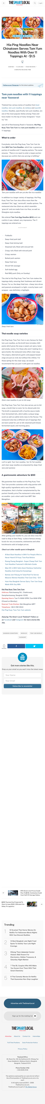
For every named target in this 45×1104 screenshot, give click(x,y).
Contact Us (26, 1036)
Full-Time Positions (13, 1042)
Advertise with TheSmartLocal (22, 1003)
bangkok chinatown (10, 633)
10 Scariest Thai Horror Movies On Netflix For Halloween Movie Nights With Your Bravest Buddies (23, 932)
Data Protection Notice (30, 1042)
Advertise (8, 1036)
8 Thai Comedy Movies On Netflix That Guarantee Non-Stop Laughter (24, 978)
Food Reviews (30, 67)
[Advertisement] (22, 792)
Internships (36, 1036)
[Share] (16, 646)
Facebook (8, 620)
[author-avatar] (22, 61)
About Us (17, 1036)
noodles (24, 633)
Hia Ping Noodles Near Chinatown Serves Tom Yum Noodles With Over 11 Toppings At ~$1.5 (22, 50)
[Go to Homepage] (19, 3)
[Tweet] (34, 646)
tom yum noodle (36, 633)
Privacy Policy (22, 1049)
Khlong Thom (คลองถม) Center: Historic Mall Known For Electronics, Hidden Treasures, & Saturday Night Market (23, 956)
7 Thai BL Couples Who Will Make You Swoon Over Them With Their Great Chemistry (23, 968)
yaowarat (22, 637)
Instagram (19, 620)
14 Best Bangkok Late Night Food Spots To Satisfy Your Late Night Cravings (23, 943)
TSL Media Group (31, 1087)
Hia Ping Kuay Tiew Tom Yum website (16, 610)
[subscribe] (35, 1016)
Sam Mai (11, 67)
